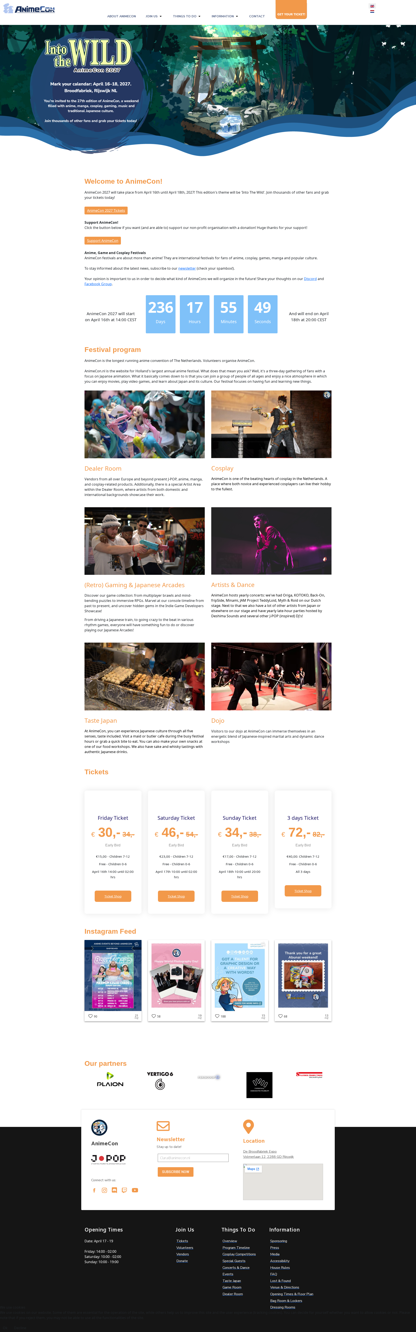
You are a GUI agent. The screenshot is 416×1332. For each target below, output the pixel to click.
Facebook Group (98, 284)
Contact (257, 16)
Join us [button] (152, 16)
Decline (20, 1328)
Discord (310, 278)
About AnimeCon (121, 16)
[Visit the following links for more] (94, 1190)
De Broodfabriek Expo (260, 1151)
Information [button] (223, 16)
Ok (5, 1328)
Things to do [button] (185, 16)
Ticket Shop (113, 896)
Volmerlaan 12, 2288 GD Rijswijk (268, 1156)
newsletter (187, 268)
